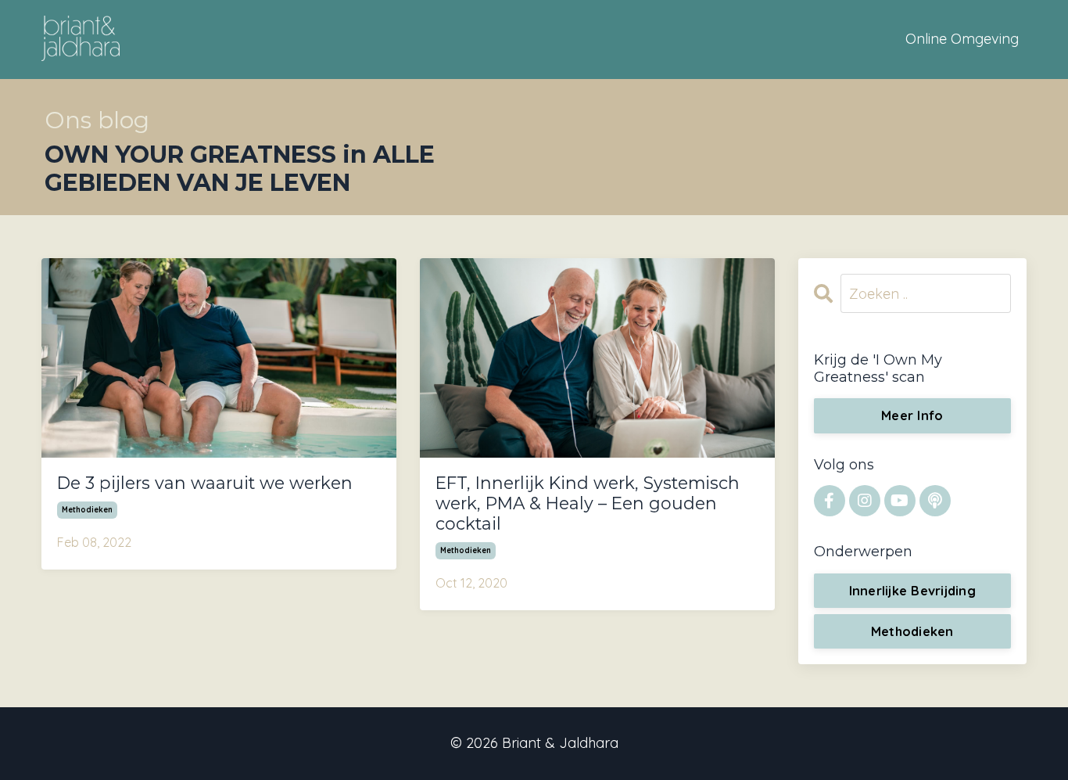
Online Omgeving (962, 39)
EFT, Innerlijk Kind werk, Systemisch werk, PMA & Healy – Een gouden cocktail (587, 503)
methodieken (87, 510)
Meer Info (912, 415)
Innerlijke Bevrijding (912, 590)
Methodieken (912, 631)
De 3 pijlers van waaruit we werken (205, 483)
